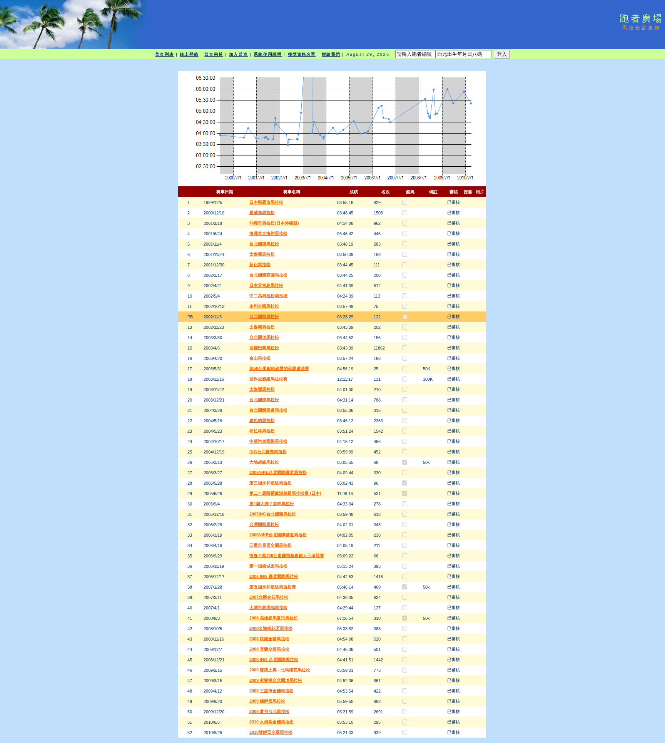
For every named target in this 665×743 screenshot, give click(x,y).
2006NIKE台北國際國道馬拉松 (278, 534)
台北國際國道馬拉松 (268, 410)
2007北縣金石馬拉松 (268, 597)
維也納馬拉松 (262, 420)
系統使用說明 (268, 54)
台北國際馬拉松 (264, 243)
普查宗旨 (213, 54)
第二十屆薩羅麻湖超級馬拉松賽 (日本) (285, 493)
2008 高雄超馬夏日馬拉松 (273, 618)
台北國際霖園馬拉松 (268, 275)
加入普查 (238, 54)
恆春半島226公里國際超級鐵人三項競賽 (286, 555)
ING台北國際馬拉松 (268, 451)
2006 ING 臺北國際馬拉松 (273, 576)
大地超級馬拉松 (264, 462)
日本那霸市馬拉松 (266, 202)
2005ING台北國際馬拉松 (272, 514)
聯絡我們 (331, 54)
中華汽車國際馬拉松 (268, 441)
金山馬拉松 (260, 358)
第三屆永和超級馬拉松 (270, 482)
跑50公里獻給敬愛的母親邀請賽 (279, 368)
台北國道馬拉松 (264, 337)
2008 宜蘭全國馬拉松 (269, 649)
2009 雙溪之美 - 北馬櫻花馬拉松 (279, 670)
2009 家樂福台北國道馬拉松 (275, 680)
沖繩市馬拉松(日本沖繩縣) (274, 223)
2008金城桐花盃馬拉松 (270, 628)
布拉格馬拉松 (262, 430)
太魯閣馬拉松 (262, 254)
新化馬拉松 (260, 264)
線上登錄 (189, 54)
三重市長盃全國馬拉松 (270, 545)
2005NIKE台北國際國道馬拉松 (278, 472)
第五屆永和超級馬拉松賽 (272, 586)
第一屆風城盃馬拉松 (268, 566)
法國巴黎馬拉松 (264, 347)
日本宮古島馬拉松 (266, 285)
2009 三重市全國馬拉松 (271, 690)
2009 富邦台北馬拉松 (269, 711)
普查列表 (164, 54)
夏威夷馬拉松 (262, 212)
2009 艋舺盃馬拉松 (267, 701)
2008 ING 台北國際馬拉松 (273, 659)
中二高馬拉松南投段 (268, 295)
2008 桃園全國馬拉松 (269, 638)
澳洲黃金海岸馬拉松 (268, 233)
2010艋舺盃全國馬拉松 (270, 732)
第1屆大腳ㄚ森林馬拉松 (271, 503)
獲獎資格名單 (302, 54)
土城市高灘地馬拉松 (268, 607)
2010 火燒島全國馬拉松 (271, 722)
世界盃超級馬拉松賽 (268, 379)
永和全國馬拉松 (264, 306)
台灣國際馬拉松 (264, 524)
